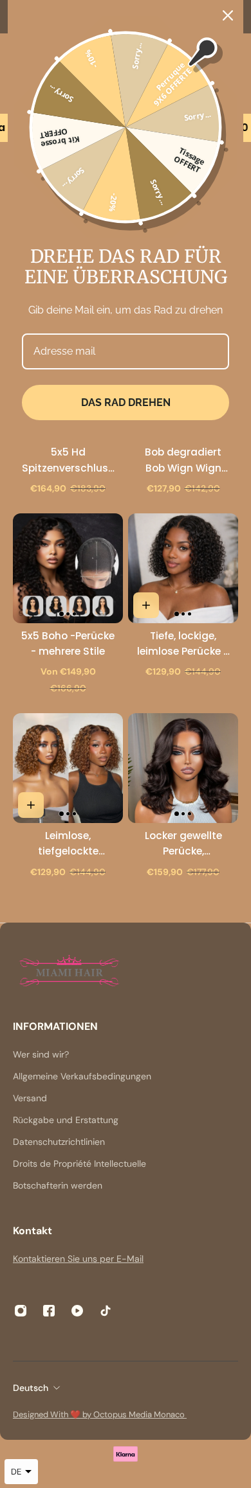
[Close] (227, 15)
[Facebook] (49, 1311)
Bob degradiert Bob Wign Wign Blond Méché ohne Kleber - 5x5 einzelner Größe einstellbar (183, 460)
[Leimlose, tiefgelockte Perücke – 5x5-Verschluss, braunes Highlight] (68, 768)
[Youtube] (77, 1311)
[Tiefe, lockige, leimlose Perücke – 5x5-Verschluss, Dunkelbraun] (183, 568)
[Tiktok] (105, 1311)
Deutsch (30, 1388)
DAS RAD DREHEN (126, 402)
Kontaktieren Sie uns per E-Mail (78, 1258)
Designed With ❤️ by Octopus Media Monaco (100, 1414)
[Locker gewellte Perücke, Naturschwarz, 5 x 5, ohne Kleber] (183, 768)
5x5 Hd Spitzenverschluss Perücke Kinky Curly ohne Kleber (68, 460)
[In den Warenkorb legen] (146, 605)
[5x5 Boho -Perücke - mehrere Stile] (68, 568)
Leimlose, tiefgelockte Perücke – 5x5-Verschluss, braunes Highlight (68, 844)
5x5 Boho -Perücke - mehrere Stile (68, 643)
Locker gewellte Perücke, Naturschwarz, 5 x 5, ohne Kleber (183, 844)
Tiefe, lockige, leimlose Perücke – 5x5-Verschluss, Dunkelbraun (183, 644)
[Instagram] (20, 1311)
